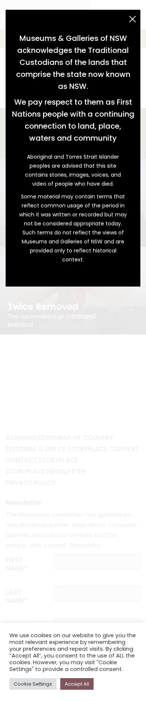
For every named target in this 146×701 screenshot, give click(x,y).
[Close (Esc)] (132, 19)
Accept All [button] (77, 683)
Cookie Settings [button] (33, 683)
